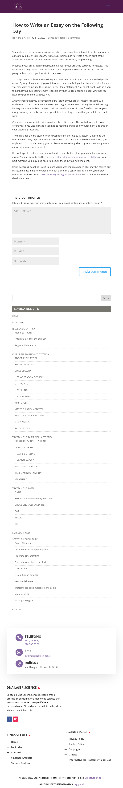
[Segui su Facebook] (9, 719)
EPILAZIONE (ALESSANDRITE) (30, 504)
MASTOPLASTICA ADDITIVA (29, 409)
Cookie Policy (76, 744)
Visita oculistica (23, 594)
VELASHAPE (21, 479)
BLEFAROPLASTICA (24, 364)
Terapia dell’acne (24, 581)
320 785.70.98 (32, 644)
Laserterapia (21, 568)
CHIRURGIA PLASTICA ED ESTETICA (30, 354)
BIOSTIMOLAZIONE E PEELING (30, 440)
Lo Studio (16, 747)
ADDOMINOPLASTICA (26, 358)
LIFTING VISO (22, 383)
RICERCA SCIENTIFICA (23, 328)
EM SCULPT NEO (21, 532)
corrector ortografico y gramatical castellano (75, 156)
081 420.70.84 (32, 641)
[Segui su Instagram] (15, 719)
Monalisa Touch (23, 332)
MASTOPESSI (21, 402)
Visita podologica (24, 600)
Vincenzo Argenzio (21, 757)
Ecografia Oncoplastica (27, 555)
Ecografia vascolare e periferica (31, 562)
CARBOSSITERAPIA (24, 447)
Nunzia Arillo (23, 37)
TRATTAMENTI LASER (23, 488)
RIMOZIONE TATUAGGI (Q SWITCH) (33, 498)
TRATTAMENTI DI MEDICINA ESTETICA (32, 437)
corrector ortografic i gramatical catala (60, 174)
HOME (15, 315)
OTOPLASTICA (22, 421)
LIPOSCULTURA (23, 396)
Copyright (74, 749)
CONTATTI (17, 609)
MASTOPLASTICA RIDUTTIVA (29, 415)
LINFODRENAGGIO (24, 460)
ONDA (18, 492)
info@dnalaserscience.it (37, 655)
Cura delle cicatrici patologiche (31, 549)
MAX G (18, 517)
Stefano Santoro (20, 763)
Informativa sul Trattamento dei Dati (90, 759)
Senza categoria (56, 37)
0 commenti (74, 37)
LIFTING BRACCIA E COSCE (29, 377)
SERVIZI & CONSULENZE (25, 539)
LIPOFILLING (21, 390)
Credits (73, 754)
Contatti (16, 752)
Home (14, 741)
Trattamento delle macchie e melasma (35, 587)
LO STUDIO (18, 322)
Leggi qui (79, 784)
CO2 (17, 511)
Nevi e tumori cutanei (26, 574)
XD (16, 523)
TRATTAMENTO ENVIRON (28, 472)
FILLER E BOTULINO (25, 453)
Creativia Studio (94, 777)
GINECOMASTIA (23, 370)
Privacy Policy (76, 738)
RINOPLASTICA (22, 428)
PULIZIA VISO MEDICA (26, 466)
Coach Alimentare (24, 543)
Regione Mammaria (25, 345)
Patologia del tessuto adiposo (30, 338)
